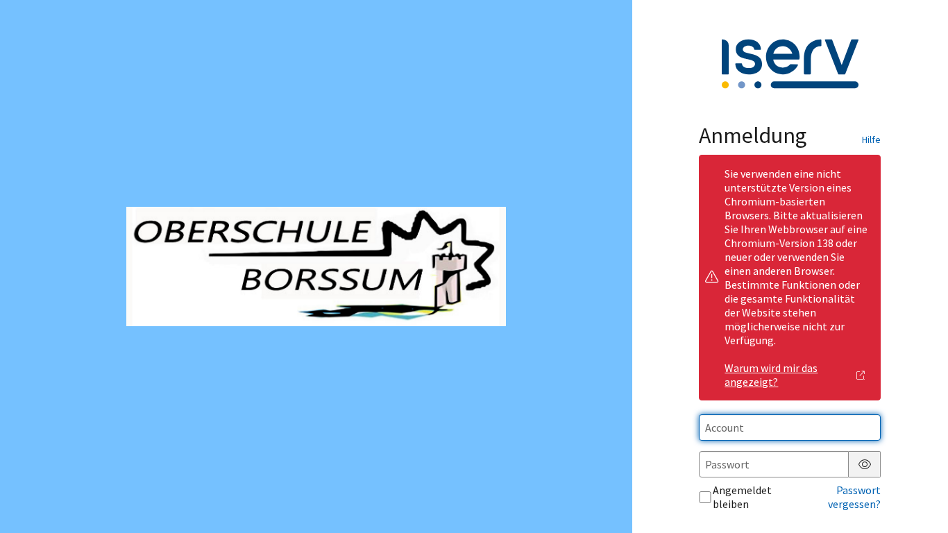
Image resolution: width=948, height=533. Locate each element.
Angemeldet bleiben (742, 497)
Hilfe (871, 139)
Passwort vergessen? (854, 497)
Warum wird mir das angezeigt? (771, 375)
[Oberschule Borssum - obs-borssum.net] (315, 267)
